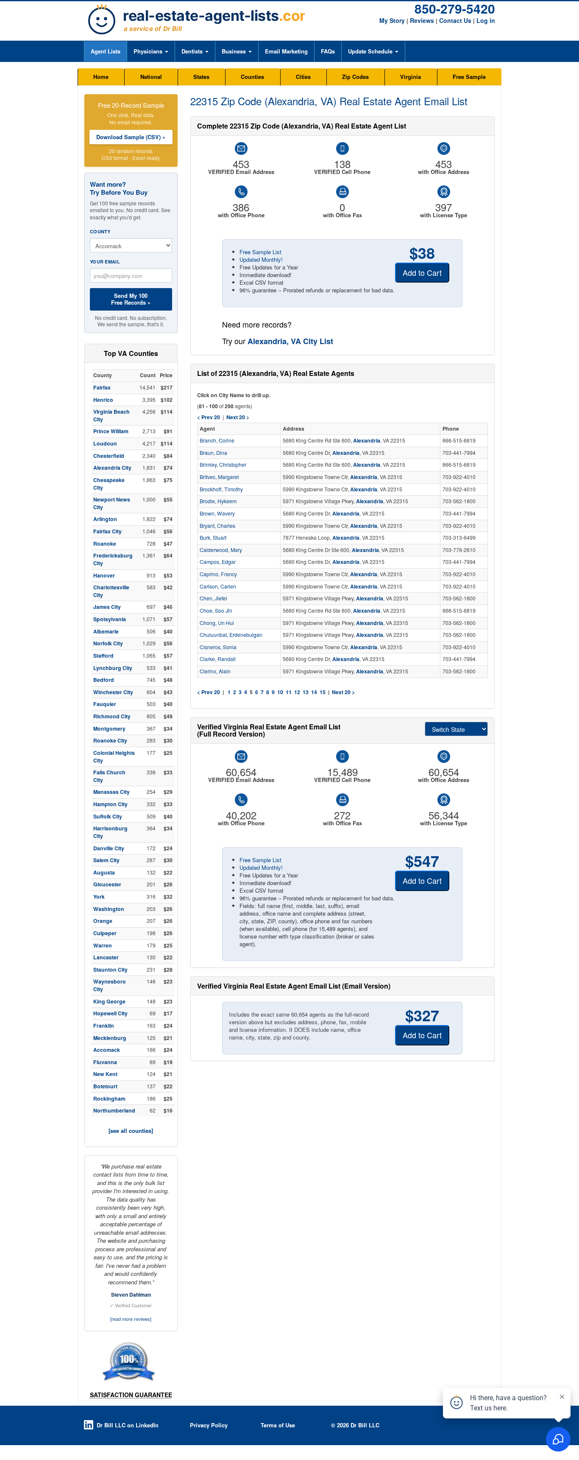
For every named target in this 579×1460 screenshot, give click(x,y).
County (100, 231)
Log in (485, 20)
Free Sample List (260, 252)
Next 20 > (343, 692)
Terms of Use (278, 1425)
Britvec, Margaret (219, 477)
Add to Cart (422, 272)
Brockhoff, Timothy (221, 489)
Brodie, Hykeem (218, 501)
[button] (151, 51)
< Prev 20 (208, 692)
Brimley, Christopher (223, 464)
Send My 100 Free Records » (130, 298)
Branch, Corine (217, 440)
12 (297, 692)
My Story (392, 20)
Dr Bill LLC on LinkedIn (128, 1425)
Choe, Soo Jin (216, 610)
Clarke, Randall (218, 659)
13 (306, 692)
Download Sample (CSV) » (130, 137)
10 (280, 692)
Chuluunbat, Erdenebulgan (231, 635)
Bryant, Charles (217, 526)
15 (323, 692)
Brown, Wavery (217, 513)
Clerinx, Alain (215, 671)
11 (289, 692)
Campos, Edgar (218, 562)
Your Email (105, 261)
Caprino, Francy (218, 574)
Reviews (422, 20)
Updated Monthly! (261, 259)
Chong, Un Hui (217, 623)
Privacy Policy (209, 1425)
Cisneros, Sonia (218, 647)
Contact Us (455, 20)
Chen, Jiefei (213, 598)
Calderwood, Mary (221, 550)
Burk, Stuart (213, 537)
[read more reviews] (130, 1318)
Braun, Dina (213, 453)
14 (314, 692)
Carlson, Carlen (218, 586)
